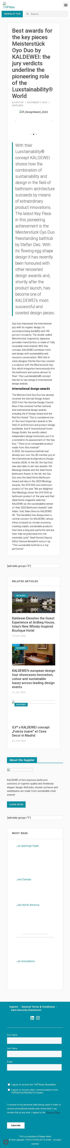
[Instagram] (38, 1018)
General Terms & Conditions (38, 1006)
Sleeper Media (45, 1136)
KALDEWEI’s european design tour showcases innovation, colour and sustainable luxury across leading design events (33, 679)
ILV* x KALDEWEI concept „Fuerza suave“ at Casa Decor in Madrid (31, 731)
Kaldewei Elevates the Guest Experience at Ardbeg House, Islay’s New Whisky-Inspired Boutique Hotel (33, 624)
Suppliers (17, 105)
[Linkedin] (32, 1018)
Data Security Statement (26, 1010)
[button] (65, 5)
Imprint (13, 1006)
